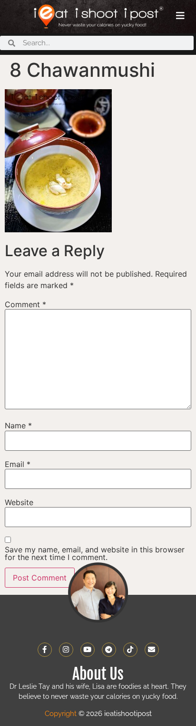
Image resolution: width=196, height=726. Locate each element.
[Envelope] (152, 650)
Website (19, 502)
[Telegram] (109, 650)
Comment (25, 304)
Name (18, 425)
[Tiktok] (130, 650)
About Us (98, 674)
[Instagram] (66, 650)
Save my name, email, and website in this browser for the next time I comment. (95, 553)
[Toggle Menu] (180, 15)
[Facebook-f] (45, 650)
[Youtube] (87, 650)
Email (17, 464)
